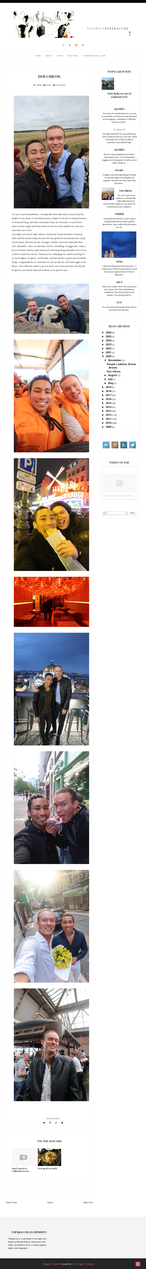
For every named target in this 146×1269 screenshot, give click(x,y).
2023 (109, 344)
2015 (109, 403)
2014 (109, 407)
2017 (109, 395)
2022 (109, 348)
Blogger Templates (51, 1264)
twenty (119, 170)
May (111, 383)
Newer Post (11, 1202)
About (49, 55)
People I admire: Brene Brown (121, 365)
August (113, 375)
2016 (109, 399)
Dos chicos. (125, 190)
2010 (109, 422)
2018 (109, 391)
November (115, 360)
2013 (109, 411)
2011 (109, 418)
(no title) (119, 109)
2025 (109, 336)
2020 (109, 356)
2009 (109, 426)
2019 (109, 387)
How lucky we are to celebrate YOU (119, 95)
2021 (109, 352)
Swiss (119, 261)
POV (119, 302)
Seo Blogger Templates (84, 1264)
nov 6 (119, 282)
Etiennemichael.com (94, 55)
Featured (73, 55)
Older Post (88, 1202)
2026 (109, 332)
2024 (109, 340)
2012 (109, 414)
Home (38, 55)
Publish (119, 214)
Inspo (60, 55)
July (110, 379)
